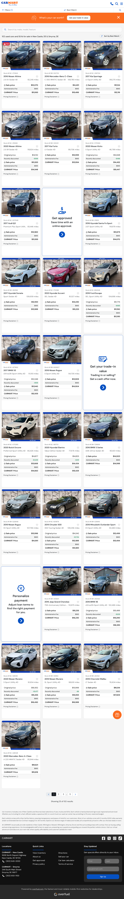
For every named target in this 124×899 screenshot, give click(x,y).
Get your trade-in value (78, 18)
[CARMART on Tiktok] (119, 838)
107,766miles (33, 528)
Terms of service (65, 864)
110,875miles (73, 605)
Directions (62, 853)
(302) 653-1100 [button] (12, 875)
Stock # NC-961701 (51, 444)
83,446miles (33, 226)
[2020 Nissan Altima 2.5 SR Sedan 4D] (21, 125)
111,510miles (33, 373)
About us (37, 856)
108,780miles (73, 79)
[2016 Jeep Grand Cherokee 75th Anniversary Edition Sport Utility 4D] (62, 580)
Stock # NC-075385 (11, 444)
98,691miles (74, 682)
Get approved (39, 860)
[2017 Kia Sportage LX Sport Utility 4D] (103, 55)
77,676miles (74, 451)
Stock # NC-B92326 (92, 290)
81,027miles (74, 296)
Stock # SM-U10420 (92, 599)
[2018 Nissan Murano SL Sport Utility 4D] (62, 658)
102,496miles (114, 605)
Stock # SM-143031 (51, 143)
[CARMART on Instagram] (113, 838)
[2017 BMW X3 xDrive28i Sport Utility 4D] (21, 349)
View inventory (39, 853)
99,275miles (114, 79)
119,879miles (114, 226)
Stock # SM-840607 (52, 367)
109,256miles (73, 528)
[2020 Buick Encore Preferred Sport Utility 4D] (21, 426)
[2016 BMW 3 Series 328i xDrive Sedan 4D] (103, 426)
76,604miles (114, 682)
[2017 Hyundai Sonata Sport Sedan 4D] (21, 272)
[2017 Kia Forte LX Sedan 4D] (62, 125)
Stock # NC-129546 (11, 676)
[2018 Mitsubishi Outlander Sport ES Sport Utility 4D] (103, 503)
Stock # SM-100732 (52, 73)
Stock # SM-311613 (92, 220)
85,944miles (33, 759)
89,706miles (73, 149)
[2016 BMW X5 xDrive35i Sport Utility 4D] (103, 580)
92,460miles (114, 528)
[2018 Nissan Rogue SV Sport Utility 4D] (21, 503)
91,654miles (33, 682)
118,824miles (33, 149)
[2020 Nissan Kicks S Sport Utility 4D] (103, 125)
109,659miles (33, 296)
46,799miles (114, 149)
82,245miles (33, 79)
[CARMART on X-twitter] (108, 838)
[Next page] (75, 794)
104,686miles (114, 296)
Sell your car (63, 856)
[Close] (118, 17)
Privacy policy (39, 864)
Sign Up (103, 877)
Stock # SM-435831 (52, 599)
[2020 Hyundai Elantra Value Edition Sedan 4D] (62, 426)
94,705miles (73, 373)
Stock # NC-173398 (52, 290)
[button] (111, 3)
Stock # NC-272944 (11, 73)
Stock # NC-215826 (11, 143)
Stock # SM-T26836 (92, 444)
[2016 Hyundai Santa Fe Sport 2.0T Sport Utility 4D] (103, 202)
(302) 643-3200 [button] (13, 861)
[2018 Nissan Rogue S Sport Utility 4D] (62, 349)
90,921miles (115, 451)
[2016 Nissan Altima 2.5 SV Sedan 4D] (21, 55)
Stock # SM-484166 (11, 290)
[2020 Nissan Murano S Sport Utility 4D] (21, 658)
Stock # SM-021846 (92, 522)
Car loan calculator (66, 860)
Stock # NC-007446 (11, 220)
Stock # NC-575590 (92, 143)
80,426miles (33, 451)
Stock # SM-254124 (92, 676)
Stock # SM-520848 (11, 522)
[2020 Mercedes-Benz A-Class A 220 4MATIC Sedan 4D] (21, 735)
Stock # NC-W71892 (11, 367)
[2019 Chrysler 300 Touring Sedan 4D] (62, 503)
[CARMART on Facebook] (102, 838)
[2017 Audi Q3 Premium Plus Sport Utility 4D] (21, 202)
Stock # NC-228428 (11, 753)
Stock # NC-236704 (92, 73)
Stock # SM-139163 (51, 676)
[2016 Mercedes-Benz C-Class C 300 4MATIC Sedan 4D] (62, 55)
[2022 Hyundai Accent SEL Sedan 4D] (62, 272)
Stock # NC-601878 (52, 522)
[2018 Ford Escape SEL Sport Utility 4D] (103, 272)
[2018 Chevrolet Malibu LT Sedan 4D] (103, 658)
